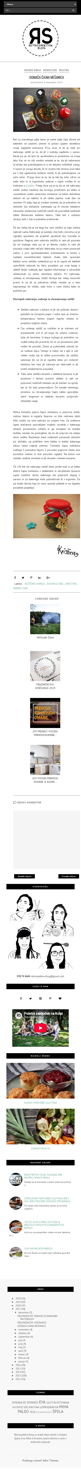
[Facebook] (15, 577)
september (24, 1336)
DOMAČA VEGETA (40, 1148)
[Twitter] (23, 577)
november (24, 1329)
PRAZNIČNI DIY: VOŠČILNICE (32, 1322)
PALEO (23, 1411)
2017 (18, 1309)
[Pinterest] (31, 577)
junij (20, 1343)
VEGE (33, 1412)
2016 (18, 1365)
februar (22, 1358)
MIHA (63, 1406)
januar (21, 1361)
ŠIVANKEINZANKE (44, 1412)
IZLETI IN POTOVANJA (58, 1402)
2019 (18, 1302)
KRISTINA (64, 70)
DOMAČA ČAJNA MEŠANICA (32, 1326)
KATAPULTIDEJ (50, 70)
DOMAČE (32, 1402)
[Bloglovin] (60, 998)
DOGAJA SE (19, 1402)
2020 (18, 1298)
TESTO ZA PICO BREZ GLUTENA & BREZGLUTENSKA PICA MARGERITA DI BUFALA (44, 1225)
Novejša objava (24, 876)
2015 (18, 1368)
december (23, 1312)
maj (20, 1347)
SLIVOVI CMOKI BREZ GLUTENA (40, 1102)
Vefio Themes (51, 1460)
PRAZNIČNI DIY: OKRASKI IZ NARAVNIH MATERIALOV (37, 1318)
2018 (18, 1305)
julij (20, 1340)
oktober (22, 1333)
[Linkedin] (39, 577)
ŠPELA (58, 1411)
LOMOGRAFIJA (49, 1407)
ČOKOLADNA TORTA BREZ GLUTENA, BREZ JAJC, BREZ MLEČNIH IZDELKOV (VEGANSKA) (47, 1200)
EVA (42, 1402)
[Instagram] (40, 998)
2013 (18, 1375)
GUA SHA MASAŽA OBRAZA (38, 1248)
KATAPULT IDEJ (20, 1407)
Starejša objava (69, 876)
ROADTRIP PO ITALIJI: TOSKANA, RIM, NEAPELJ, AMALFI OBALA (43, 1176)
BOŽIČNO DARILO (32, 70)
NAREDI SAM (20, 588)
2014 (18, 1372)
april (21, 1350)
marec (21, 1354)
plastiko (30, 185)
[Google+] (48, 577)
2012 (18, 1379)
